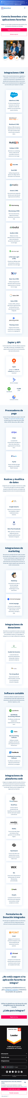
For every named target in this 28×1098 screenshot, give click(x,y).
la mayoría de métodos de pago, (16, 418)
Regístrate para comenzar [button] (14, 29)
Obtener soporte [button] (14, 34)
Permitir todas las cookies (14, 1089)
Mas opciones (4, 1096)
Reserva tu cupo (18, 4)
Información (4, 1053)
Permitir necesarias (14, 1093)
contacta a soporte (11, 990)
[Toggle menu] (24, 8)
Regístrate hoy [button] (14, 1017)
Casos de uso (5, 1057)
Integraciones (5, 1061)
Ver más (25, 1086)
